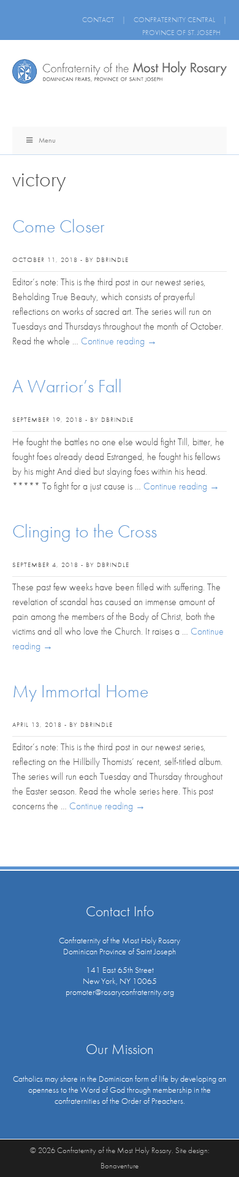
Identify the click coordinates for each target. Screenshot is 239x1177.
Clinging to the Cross (84, 531)
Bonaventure (119, 1165)
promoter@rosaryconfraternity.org (120, 991)
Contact (98, 20)
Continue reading (119, 341)
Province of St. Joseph (181, 33)
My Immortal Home (80, 691)
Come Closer (58, 226)
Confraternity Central (174, 20)
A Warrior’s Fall (67, 386)
